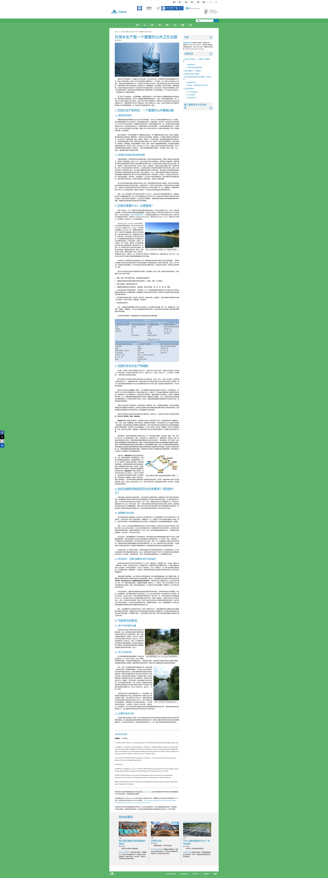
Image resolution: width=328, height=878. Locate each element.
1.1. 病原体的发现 (190, 64)
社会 (190, 25)
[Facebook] (2, 432)
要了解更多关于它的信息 (195, 106)
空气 (137, 25)
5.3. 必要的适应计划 (191, 97)
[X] (2, 437)
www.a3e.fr (146, 792)
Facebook (184, 874)
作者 (186, 2)
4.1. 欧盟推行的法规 (191, 82)
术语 (198, 2)
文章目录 (188, 53)
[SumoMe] (2, 445)
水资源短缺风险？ (138, 215)
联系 (204, 2)
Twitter (195, 874)
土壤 (151, 25)
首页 (174, 2)
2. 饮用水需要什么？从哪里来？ (192, 71)
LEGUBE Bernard (188, 42)
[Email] (2, 441)
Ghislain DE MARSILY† (124, 852)
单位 (192, 2)
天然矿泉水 (156, 840)
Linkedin (206, 874)
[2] (115, 263)
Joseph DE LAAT (187, 852)
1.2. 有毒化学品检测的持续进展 (194, 67)
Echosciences (171, 874)
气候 (159, 25)
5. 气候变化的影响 (188, 88)
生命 (174, 25)
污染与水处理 (125, 32)
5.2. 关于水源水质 (190, 95)
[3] (115, 758)
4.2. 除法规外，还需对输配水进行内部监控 (197, 85)
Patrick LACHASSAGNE (157, 849)
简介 (180, 2)
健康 (182, 25)
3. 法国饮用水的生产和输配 (191, 74)
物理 (167, 25)
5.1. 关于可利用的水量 (191, 92)
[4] (128, 630)
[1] (129, 215)
